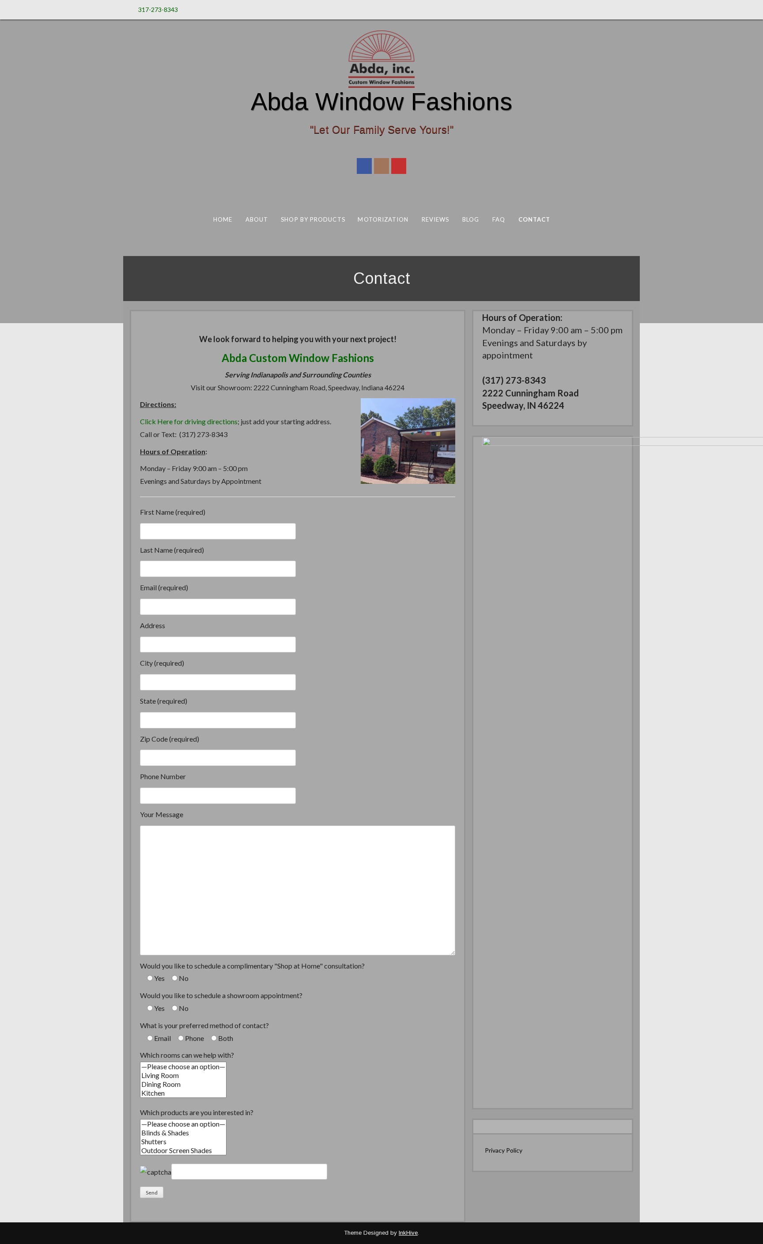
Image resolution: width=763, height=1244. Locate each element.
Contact (534, 219)
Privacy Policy (503, 1150)
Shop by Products (313, 219)
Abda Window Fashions (381, 101)
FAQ (498, 219)
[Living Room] (183, 1075)
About (256, 219)
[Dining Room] (183, 1084)
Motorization (383, 219)
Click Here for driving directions (189, 421)
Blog (470, 219)
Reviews (435, 219)
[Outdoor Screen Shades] (183, 1150)
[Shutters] (183, 1141)
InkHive (408, 1232)
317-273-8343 (158, 9)
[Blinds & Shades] (183, 1132)
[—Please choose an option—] (183, 1066)
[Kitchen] (183, 1093)
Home (222, 219)
